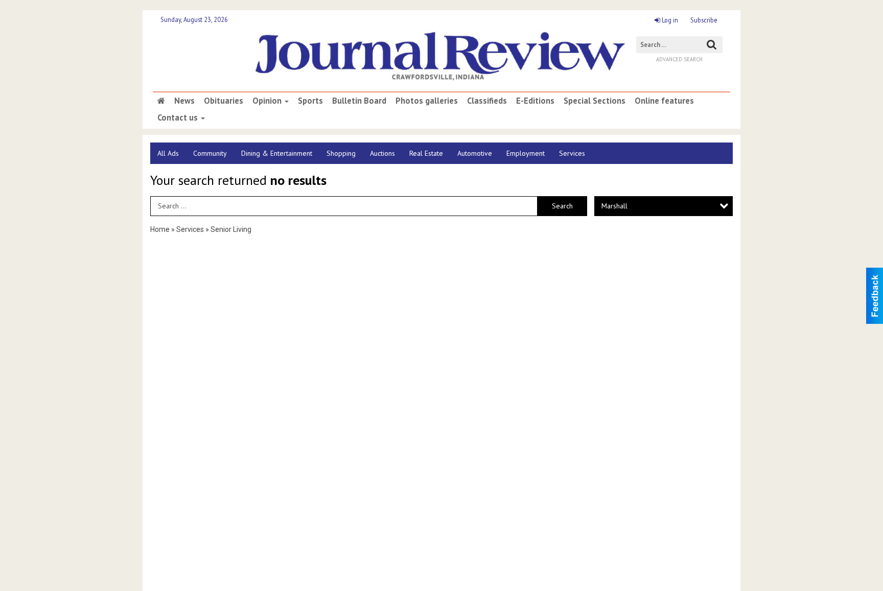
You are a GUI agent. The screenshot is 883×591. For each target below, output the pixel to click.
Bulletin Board (359, 101)
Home (160, 229)
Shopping (341, 153)
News (184, 101)
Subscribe (703, 20)
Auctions (382, 153)
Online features (664, 101)
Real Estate (426, 153)
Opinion (268, 101)
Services (572, 153)
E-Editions (535, 101)
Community (210, 153)
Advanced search (679, 59)
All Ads (168, 153)
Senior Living (231, 229)
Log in (669, 20)
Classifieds (487, 101)
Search (562, 205)
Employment (525, 153)
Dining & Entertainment (276, 153)
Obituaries (223, 101)
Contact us (178, 117)
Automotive (474, 153)
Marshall (614, 205)
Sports (310, 101)
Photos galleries (427, 101)
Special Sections (594, 101)
